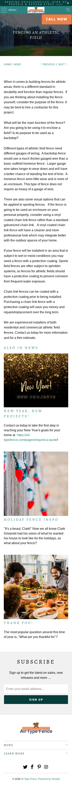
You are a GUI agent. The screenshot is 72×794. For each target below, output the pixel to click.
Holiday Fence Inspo (31, 519)
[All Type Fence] (36, 10)
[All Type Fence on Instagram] (46, 767)
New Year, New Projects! (23, 414)
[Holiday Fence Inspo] (36, 484)
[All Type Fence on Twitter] (25, 767)
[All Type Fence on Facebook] (32, 767)
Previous (48, 64)
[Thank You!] (36, 587)
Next (61, 64)
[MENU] (2, 10)
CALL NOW (56, 19)
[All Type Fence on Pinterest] (39, 767)
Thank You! (18, 622)
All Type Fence (29, 779)
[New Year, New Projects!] (36, 380)
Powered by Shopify (49, 779)
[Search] (68, 10)
